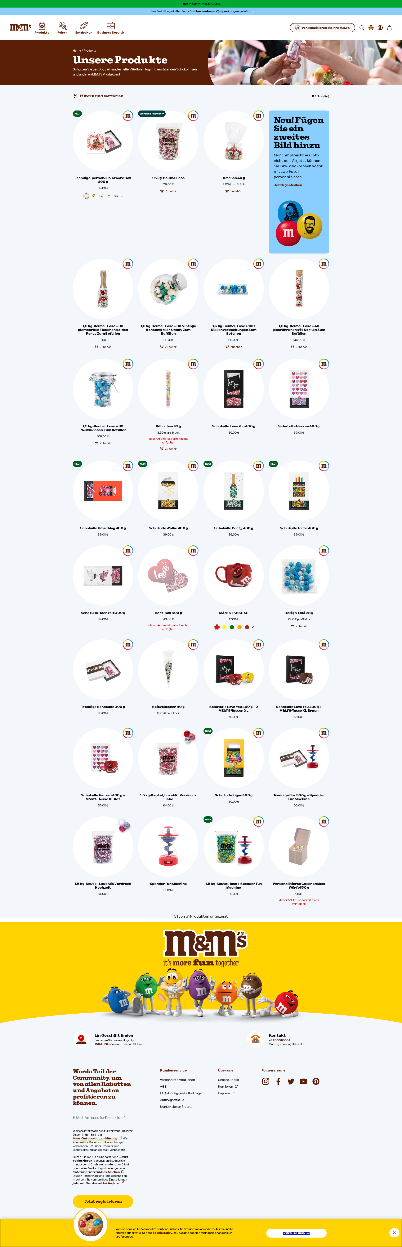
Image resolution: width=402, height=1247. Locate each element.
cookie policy (162, 1232)
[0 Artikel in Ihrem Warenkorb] (389, 27)
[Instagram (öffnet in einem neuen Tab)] (266, 1081)
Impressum (227, 1093)
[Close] (394, 1232)
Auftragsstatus (172, 1100)
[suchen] (362, 27)
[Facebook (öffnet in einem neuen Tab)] (278, 1081)
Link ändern (110, 1183)
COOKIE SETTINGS (296, 1233)
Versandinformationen (177, 1080)
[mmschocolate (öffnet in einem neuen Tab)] (316, 1081)
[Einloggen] (380, 27)
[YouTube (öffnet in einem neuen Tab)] (303, 1081)
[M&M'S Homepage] (20, 28)
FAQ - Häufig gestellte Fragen (182, 1093)
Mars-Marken (109, 1172)
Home (77, 50)
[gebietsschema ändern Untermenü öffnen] (371, 27)
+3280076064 (279, 1040)
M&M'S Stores (105, 1044)
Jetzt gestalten (288, 185)
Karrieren (225, 1086)
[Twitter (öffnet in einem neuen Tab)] (291, 1081)
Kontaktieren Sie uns (176, 1106)
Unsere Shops (228, 1080)
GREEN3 (214, 3)
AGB (163, 1086)
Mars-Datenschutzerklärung (95, 1138)
